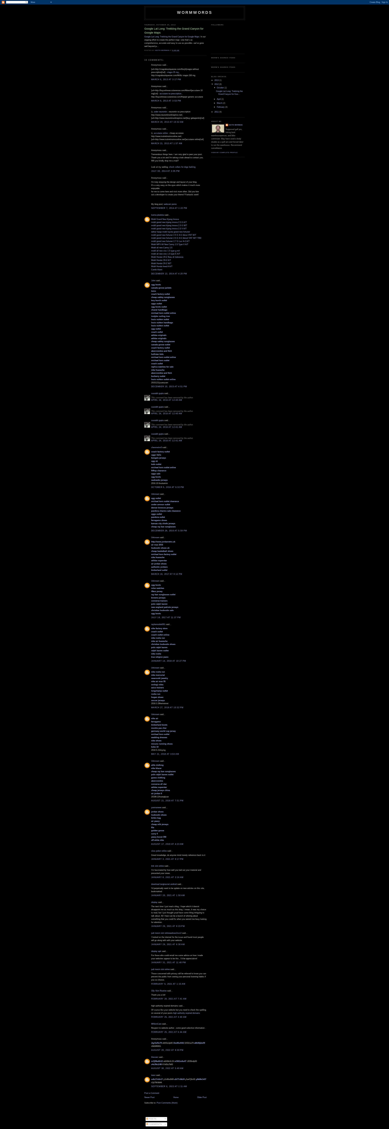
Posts (152, 1119)
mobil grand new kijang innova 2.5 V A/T (169, 228)
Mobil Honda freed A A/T (161, 266)
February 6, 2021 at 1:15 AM (168, 984)
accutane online (161, 133)
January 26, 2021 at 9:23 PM (168, 926)
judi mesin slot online (160, 969)
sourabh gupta (157, 393)
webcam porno (170, 204)
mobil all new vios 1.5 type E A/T (165, 254)
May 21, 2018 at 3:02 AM (165, 754)
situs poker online (159, 851)
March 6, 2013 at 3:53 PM (166, 101)
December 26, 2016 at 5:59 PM (169, 530)
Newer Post (149, 1097)
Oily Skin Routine (159, 991)
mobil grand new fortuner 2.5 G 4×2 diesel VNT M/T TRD (176, 238)
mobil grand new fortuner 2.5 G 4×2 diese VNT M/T (173, 235)
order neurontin (160, 112)
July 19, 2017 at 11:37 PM (166, 617)
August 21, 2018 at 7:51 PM (167, 800)
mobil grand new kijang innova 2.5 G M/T (169, 225)
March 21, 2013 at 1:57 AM (166, 143)
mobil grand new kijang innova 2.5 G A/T (169, 222)
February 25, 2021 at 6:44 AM (168, 1032)
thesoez (154, 1057)
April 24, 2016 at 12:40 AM (166, 400)
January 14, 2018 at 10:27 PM (168, 661)
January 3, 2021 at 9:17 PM (167, 859)
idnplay (154, 902)
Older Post (202, 1097)
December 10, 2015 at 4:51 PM (169, 386)
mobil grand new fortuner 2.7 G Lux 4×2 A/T (170, 241)
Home (176, 1097)
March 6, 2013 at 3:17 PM (166, 79)
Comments (155, 1124)
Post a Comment (151, 1093)
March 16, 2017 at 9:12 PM (166, 574)
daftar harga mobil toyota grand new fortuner (170, 232)
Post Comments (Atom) (167, 1103)
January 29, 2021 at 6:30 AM (168, 944)
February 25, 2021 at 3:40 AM (168, 1017)
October (220, 88)
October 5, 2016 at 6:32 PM (167, 487)
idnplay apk (156, 951)
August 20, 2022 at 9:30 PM (167, 1050)
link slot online (157, 866)
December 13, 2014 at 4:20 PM (169, 274)
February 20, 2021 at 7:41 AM (168, 999)
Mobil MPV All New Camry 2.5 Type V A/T (169, 244)
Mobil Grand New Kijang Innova (165, 219)
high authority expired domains (186, 1013)
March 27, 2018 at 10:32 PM (167, 707)
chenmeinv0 (156, 447)
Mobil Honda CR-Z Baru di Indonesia (167, 257)
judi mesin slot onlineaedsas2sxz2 (166, 933)
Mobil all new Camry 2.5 (161, 247)
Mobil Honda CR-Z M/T (161, 263)
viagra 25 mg (173, 72)
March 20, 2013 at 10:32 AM (167, 122)
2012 (216, 84)
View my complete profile (224, 152)
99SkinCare (156, 1024)
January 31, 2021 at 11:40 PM (168, 962)
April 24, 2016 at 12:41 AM (166, 427)
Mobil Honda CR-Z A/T (161, 260)
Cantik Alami (156, 269)
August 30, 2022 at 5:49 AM (167, 1068)
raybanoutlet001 (158, 624)
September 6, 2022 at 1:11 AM (169, 1086)
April (219, 99)
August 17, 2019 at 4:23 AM (167, 844)
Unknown (155, 494)
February (221, 107)
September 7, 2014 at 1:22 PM (169, 208)
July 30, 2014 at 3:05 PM (165, 171)
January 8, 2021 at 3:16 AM (167, 877)
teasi (153, 1075)
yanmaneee (156, 807)
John (153, 280)
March (220, 103)
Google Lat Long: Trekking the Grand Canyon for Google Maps (171, 37)
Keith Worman (236, 125)
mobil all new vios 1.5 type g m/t (165, 251)
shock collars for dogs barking (182, 167)
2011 (216, 112)
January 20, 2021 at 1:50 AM (168, 895)
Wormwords (194, 12)
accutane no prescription (170, 93)
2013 (216, 80)
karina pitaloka (157, 215)
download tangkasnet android (164, 884)
